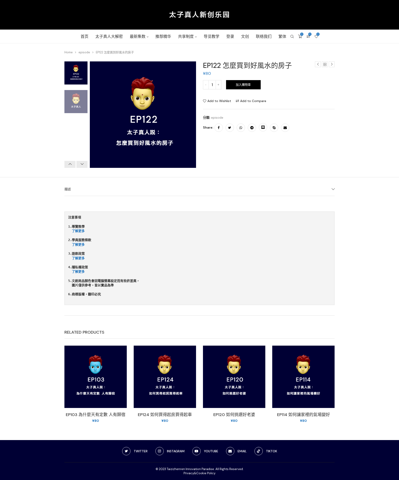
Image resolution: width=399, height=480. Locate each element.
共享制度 (186, 36)
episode (84, 52)
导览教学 (211, 36)
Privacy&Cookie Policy (199, 473)
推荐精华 (163, 36)
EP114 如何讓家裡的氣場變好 (303, 414)
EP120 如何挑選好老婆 (234, 414)
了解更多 (78, 231)
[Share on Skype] (274, 128)
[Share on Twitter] (230, 128)
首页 (84, 36)
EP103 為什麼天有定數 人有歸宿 (95, 414)
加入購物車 (243, 85)
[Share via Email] (285, 128)
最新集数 (137, 36)
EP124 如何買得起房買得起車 (165, 414)
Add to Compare (253, 101)
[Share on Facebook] (219, 128)
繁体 (282, 36)
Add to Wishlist (219, 101)
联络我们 (264, 36)
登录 (230, 36)
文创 (245, 36)
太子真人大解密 (109, 36)
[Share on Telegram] (252, 128)
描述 (67, 189)
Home (68, 52)
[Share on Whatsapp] (241, 128)
